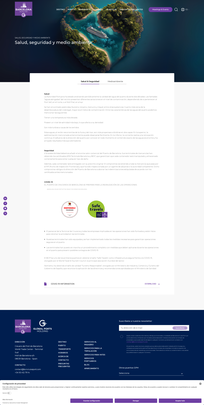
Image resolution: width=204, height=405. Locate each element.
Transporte (84, 10)
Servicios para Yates (94, 355)
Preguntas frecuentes (131, 10)
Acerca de (111, 10)
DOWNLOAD (151, 284)
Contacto (63, 360)
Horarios (98, 10)
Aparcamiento (91, 368)
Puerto (71, 10)
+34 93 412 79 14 (22, 372)
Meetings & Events (160, 10)
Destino (60, 10)
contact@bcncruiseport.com (28, 369)
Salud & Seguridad (90, 81)
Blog (86, 365)
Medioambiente (115, 81)
